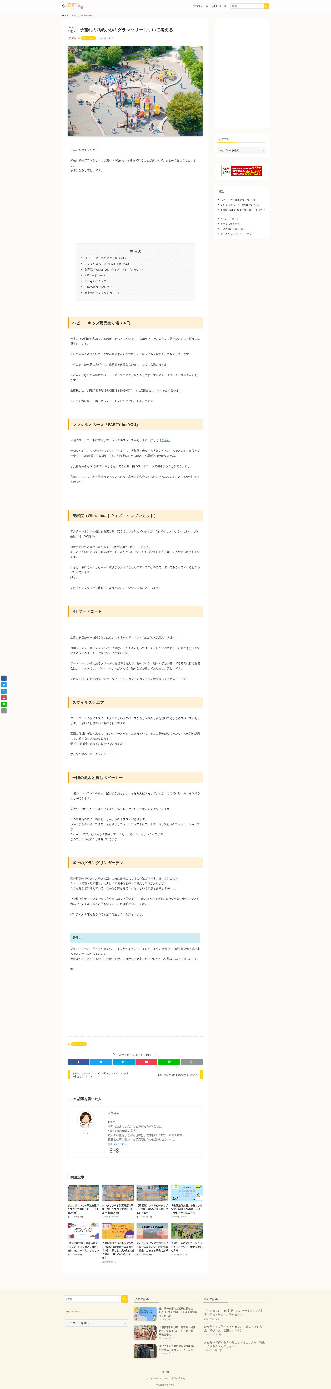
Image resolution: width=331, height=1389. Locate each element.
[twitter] (111, 1150)
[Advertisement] (135, 208)
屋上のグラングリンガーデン (102, 293)
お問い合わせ (178, 1378)
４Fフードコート (95, 275)
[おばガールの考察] (72, 6)
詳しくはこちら (117, 1144)
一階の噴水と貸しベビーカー (102, 287)
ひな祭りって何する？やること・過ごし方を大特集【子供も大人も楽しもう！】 (234, 1330)
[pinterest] (116, 1150)
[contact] (167, 1372)
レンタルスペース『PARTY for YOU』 (108, 264)
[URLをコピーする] (192, 1062)
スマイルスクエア (95, 281)
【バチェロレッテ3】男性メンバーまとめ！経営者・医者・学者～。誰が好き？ (234, 1314)
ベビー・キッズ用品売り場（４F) (105, 258)
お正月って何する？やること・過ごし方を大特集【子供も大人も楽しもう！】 (234, 1346)
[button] (78, 1062)
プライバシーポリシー (157, 1378)
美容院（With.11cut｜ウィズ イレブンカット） (114, 269)
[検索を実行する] (266, 6)
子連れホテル (88, 38)
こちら (155, 390)
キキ (86, 1132)
